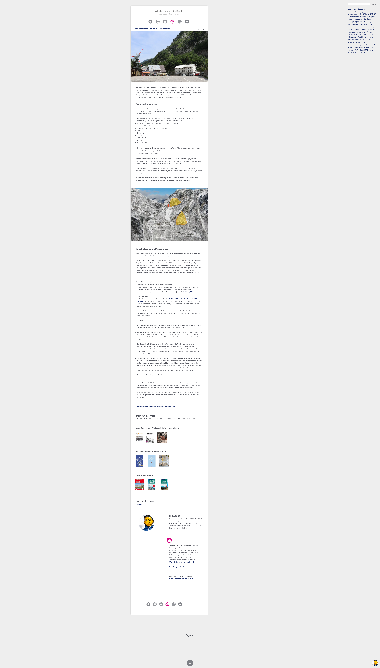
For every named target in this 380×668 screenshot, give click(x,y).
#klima (369, 32)
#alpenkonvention (367, 13)
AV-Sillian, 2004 (188, 292)
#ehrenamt (358, 27)
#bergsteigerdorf (355, 21)
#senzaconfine (371, 45)
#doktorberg (359, 12)
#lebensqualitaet (366, 34)
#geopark (363, 29)
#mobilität (370, 37)
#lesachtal (352, 37)
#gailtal (375, 27)
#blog (350, 12)
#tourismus (368, 47)
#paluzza (351, 42)
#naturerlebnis (353, 39)
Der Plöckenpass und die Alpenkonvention (152, 28)
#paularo (357, 42)
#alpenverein (353, 16)
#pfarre (363, 42)
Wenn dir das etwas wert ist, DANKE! (181, 562)
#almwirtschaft (352, 14)
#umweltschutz (361, 49)
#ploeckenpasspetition (167, 406)
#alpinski (350, 19)
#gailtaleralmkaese (354, 29)
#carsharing (364, 24)
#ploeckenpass (154, 406)
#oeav (374, 40)
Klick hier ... (139, 504)
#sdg (363, 45)
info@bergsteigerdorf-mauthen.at (181, 579)
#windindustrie (353, 53)
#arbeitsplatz (358, 19)
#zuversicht (363, 52)
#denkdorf (351, 27)
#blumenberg (367, 22)
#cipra (370, 24)
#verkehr (371, 50)
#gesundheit (351, 32)
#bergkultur (367, 19)
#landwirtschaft (353, 35)
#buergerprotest (354, 24)
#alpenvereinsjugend (367, 16)
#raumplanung (354, 45)
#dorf (353, 12)
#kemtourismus (361, 32)
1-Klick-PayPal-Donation (177, 567)
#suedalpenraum (355, 47)
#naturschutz (365, 39)
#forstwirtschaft (366, 27)
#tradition (350, 50)
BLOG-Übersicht (359, 9)
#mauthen (361, 37)
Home (350, 9)
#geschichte (370, 29)
